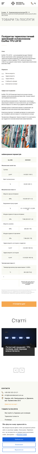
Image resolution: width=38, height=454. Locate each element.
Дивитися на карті (11, 404)
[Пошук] (35, 3)
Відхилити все (19, 450)
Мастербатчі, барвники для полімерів (17, 413)
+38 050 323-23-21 (11, 392)
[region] (19, 437)
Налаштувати (19, 444)
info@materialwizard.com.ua (14, 395)
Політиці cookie (22, 434)
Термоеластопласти (12, 416)
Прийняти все (19, 439)
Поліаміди (8, 420)
